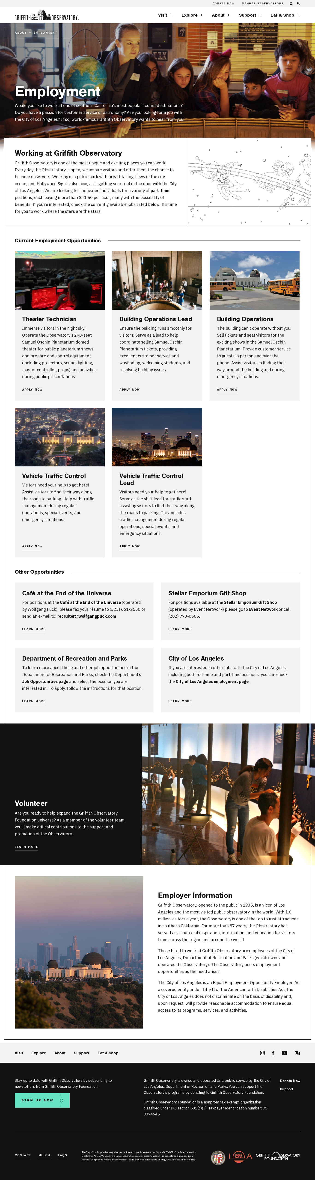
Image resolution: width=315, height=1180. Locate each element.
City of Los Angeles (196, 658)
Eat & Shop (282, 15)
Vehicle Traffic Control (54, 476)
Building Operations (245, 319)
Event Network (263, 609)
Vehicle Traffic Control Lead (151, 479)
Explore (189, 15)
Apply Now (32, 389)
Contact (23, 1155)
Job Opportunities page (45, 681)
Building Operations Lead (155, 319)
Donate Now (223, 3)
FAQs (62, 1155)
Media (45, 1155)
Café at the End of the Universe (66, 593)
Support (247, 15)
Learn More (33, 629)
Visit (162, 15)
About (218, 15)
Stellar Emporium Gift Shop (207, 593)
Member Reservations (263, 3)
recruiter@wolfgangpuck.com (86, 616)
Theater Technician (49, 319)
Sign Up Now (37, 1100)
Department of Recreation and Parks (74, 658)
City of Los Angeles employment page (212, 681)
